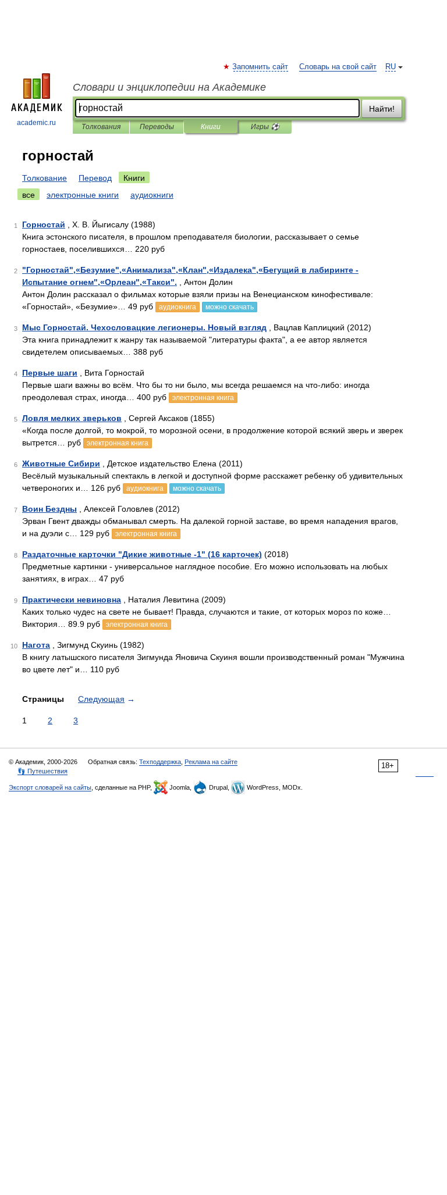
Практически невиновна (71, 599)
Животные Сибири (61, 463)
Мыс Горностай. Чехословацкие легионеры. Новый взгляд (144, 327)
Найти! (382, 108)
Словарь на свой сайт (338, 67)
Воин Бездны (49, 508)
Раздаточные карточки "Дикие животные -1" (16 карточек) (142, 554)
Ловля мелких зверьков (72, 418)
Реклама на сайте (211, 761)
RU (390, 67)
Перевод (95, 178)
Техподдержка (160, 761)
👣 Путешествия (42, 771)
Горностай (43, 224)
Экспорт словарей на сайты (50, 787)
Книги (211, 127)
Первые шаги (49, 372)
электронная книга (203, 398)
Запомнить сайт (260, 67)
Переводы (157, 127)
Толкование (44, 178)
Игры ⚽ (265, 127)
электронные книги (83, 194)
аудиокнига (177, 307)
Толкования (100, 127)
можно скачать (229, 307)
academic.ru (36, 123)
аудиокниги (151, 194)
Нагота (36, 645)
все (28, 194)
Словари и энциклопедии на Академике (169, 87)
